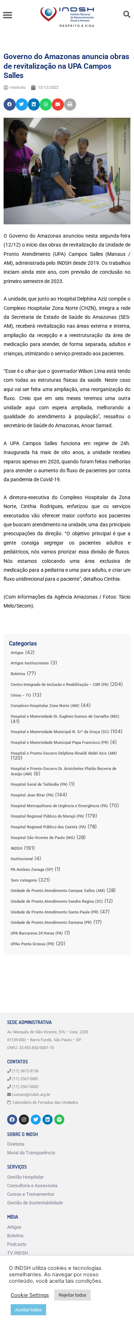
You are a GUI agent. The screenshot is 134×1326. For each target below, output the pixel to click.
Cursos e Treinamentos (30, 1194)
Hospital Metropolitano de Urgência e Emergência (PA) (59, 806)
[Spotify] (59, 1120)
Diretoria (15, 1144)
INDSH (17, 848)
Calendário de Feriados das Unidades (45, 1102)
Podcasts (16, 1244)
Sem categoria (24, 880)
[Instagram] (24, 1120)
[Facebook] (12, 1120)
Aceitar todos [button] (28, 1309)
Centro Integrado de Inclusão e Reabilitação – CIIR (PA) (60, 684)
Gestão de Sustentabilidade (35, 1202)
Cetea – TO (21, 695)
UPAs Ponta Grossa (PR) (32, 944)
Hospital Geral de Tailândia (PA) (39, 784)
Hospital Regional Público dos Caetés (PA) (48, 827)
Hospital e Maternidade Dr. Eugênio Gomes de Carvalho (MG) (65, 716)
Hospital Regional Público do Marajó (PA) (47, 816)
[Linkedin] (48, 1120)
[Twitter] (36, 1120)
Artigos (17, 652)
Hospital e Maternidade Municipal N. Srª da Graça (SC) (60, 732)
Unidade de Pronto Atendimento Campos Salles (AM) (58, 890)
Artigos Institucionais (30, 663)
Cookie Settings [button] (30, 1295)
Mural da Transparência (31, 1152)
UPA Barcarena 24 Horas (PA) (37, 933)
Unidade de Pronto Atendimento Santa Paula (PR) (55, 912)
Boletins (18, 674)
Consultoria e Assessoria (32, 1185)
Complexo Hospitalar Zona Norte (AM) (45, 705)
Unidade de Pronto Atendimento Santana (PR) (51, 922)
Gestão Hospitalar (25, 1177)
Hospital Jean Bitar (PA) (32, 795)
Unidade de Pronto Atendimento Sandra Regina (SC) (57, 901)
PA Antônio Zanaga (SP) (32, 869)
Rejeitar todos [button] (72, 1295)
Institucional (22, 859)
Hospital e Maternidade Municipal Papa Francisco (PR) (60, 742)
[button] (7, 14)
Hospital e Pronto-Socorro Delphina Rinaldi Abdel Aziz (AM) (64, 753)
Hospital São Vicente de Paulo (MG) (43, 837)
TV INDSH (17, 1253)
